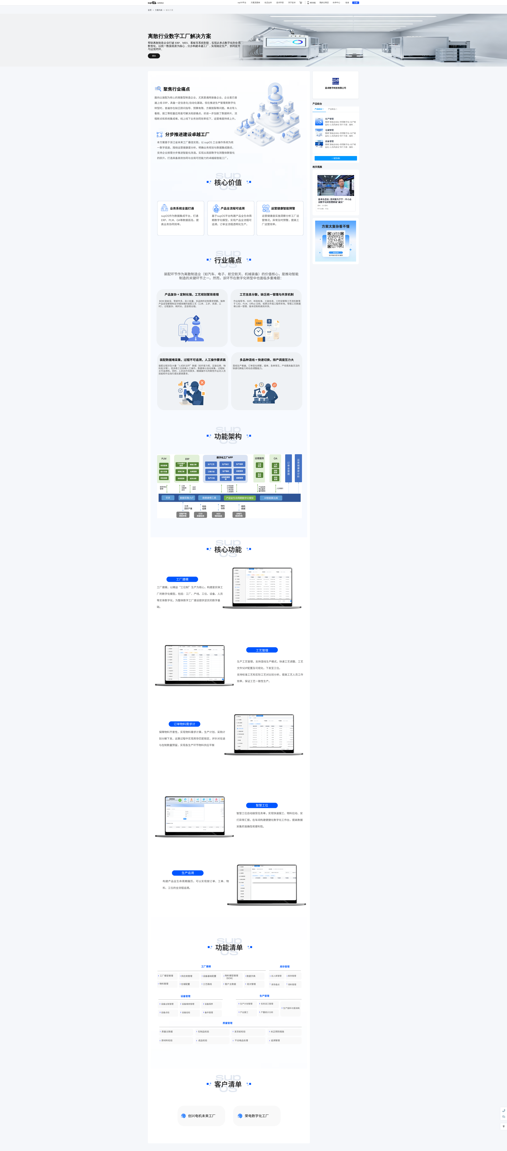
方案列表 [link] (158, 10)
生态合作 (268, 3)
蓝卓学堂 (280, 3)
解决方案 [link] (169, 10)
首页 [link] (150, 10)
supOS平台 (242, 3)
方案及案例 (255, 3)
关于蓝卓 (292, 3)
